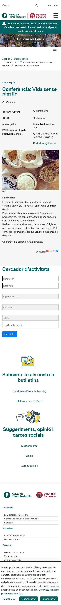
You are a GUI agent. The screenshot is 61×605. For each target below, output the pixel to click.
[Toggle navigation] (56, 15)
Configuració (9, 598)
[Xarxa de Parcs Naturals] (24, 15)
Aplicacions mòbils (12, 560)
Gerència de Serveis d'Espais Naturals (21, 518)
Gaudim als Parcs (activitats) (29, 391)
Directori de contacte (14, 552)
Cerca (8, 334)
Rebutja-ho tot (49, 598)
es (55, 5)
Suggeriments (29, 446)
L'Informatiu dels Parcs (29, 401)
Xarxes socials (29, 465)
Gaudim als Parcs (12, 539)
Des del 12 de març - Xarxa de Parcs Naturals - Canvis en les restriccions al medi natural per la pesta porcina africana (31, 27)
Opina (29, 455)
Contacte (8, 522)
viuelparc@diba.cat (46, 143)
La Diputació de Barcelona (16, 515)
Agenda (6, 58)
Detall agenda (21, 58)
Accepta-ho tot (28, 598)
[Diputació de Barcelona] (30, 494)
